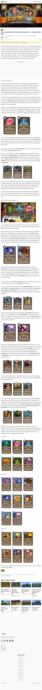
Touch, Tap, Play (21, 675)
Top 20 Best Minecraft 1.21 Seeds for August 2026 (15, 592)
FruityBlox (21, 677)
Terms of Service (4, 646)
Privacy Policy (3, 648)
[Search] (33, 2)
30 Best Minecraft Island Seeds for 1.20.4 (25, 591)
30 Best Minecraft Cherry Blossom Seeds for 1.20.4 (25, 609)
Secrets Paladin (27, 87)
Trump (21, 195)
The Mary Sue (21, 674)
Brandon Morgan (35, 595)
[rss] (2, 641)
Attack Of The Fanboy (21, 661)
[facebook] (10, 641)
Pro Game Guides (21, 657)
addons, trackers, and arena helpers (27, 428)
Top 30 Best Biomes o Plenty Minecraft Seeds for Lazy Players (36, 592)
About (2, 645)
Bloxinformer (21, 678)
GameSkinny (21, 671)
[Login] (40, 2)
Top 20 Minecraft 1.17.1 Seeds (15, 608)
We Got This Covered (21, 666)
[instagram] (5, 641)
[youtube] (13, 641)
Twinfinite (21, 658)
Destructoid (21, 667)
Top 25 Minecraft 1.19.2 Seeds (35, 608)
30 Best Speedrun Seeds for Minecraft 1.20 (5, 591)
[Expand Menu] (38, 2)
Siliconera (21, 664)
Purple (24, 195)
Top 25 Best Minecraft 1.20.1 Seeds (4, 609)
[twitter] (7, 641)
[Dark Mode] (36, 2)
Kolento (28, 195)
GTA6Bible (21, 680)
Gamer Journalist (21, 669)
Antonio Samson (24, 611)
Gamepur (21, 660)
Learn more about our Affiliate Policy (6, 575)
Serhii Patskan (3, 594)
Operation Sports (21, 672)
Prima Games (21, 663)
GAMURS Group (39, 683)
